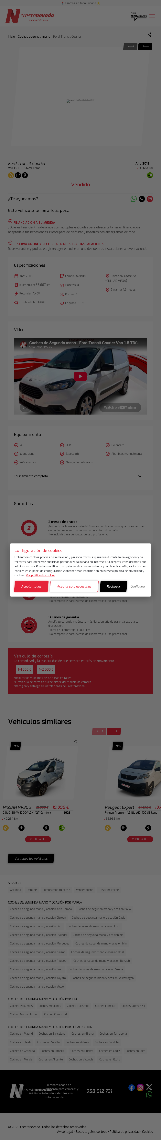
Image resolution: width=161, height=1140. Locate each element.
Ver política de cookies (40, 575)
